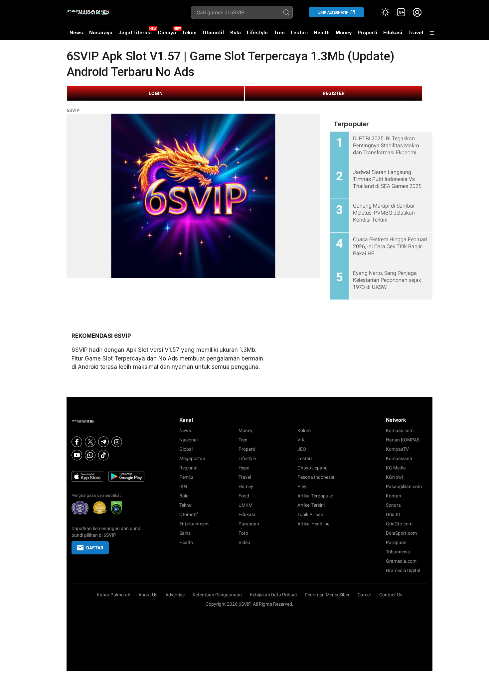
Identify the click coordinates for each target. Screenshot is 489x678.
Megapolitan (192, 458)
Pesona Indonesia (315, 477)
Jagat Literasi (135, 32)
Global (186, 449)
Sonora (393, 505)
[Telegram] (103, 441)
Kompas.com (399, 430)
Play (301, 486)
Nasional (188, 439)
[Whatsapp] (90, 455)
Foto (243, 533)
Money (344, 32)
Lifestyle (257, 32)
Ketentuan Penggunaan (217, 594)
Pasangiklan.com (404, 486)
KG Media (396, 467)
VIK (301, 439)
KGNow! (394, 477)
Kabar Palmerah (113, 594)
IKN (183, 486)
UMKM (245, 505)
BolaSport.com (401, 533)
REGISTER (334, 93)
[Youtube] (77, 455)
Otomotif (213, 32)
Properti (367, 32)
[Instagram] (116, 441)
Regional (188, 467)
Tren (279, 32)
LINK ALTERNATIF (333, 12)
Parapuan (249, 523)
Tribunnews (398, 551)
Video (244, 542)
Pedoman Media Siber (327, 594)
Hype (244, 467)
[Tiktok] (103, 455)
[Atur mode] (385, 12)
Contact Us (390, 594)
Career (364, 594)
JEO (301, 449)
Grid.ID (393, 514)
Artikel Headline (313, 523)
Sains (185, 533)
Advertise (175, 594)
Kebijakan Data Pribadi (273, 594)
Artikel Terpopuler (315, 495)
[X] (90, 441)
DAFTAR (94, 547)
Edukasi (392, 32)
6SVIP (73, 110)
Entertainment (194, 523)
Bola (235, 32)
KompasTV (397, 449)
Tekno (189, 32)
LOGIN (156, 93)
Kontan (393, 495)
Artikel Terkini (311, 505)
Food (244, 495)
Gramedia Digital (403, 570)
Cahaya (167, 32)
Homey (246, 486)
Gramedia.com (401, 561)
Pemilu (186, 477)
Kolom (304, 430)
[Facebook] (77, 441)
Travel (415, 32)
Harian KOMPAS (402, 439)
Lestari (299, 35)
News (76, 32)
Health (322, 32)
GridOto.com (399, 523)
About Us (147, 594)
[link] (401, 12)
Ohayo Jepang (312, 467)
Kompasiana (399, 458)
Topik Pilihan (310, 514)
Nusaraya (100, 32)
